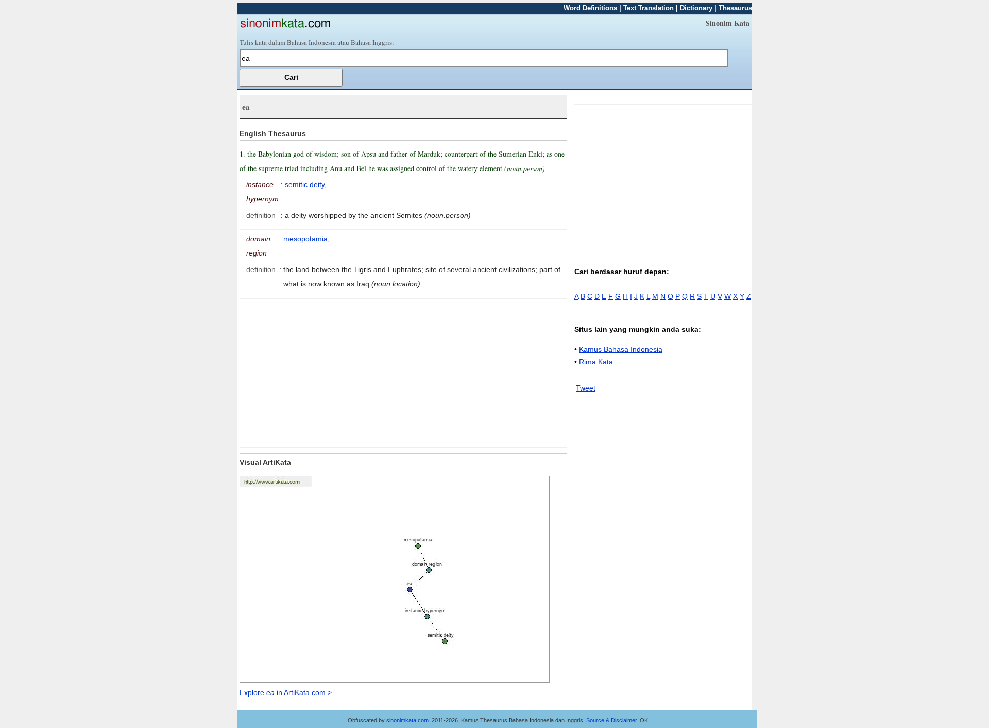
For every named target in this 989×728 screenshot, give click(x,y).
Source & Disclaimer (611, 720)
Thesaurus (735, 8)
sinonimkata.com (407, 720)
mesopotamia (305, 238)
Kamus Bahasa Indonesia (620, 349)
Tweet (585, 388)
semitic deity (305, 184)
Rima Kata (596, 362)
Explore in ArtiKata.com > (286, 692)
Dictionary (696, 8)
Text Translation (648, 8)
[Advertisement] (326, 371)
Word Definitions (590, 8)
